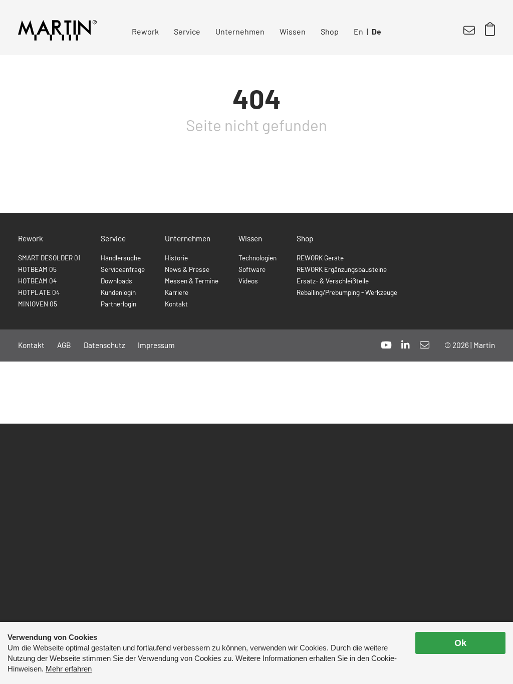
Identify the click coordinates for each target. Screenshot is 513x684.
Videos (248, 280)
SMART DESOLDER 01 (49, 257)
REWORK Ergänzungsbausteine (342, 269)
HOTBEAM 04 (37, 280)
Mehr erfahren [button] (69, 668)
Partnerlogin (118, 303)
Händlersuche (121, 257)
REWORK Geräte (320, 257)
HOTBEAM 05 (37, 269)
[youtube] (386, 345)
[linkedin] (405, 345)
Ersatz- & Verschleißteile (333, 280)
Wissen (293, 31)
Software (252, 269)
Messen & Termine (191, 280)
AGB (64, 345)
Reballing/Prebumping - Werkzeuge (347, 292)
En (358, 31)
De (376, 31)
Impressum (156, 345)
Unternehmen (240, 31)
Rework (145, 31)
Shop (330, 31)
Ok (460, 643)
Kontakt (176, 303)
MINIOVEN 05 (37, 303)
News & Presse (187, 269)
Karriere (176, 292)
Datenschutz (104, 345)
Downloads (116, 280)
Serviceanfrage (123, 269)
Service (187, 31)
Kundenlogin (118, 292)
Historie (176, 257)
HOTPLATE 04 (39, 292)
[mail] (424, 345)
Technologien (257, 257)
